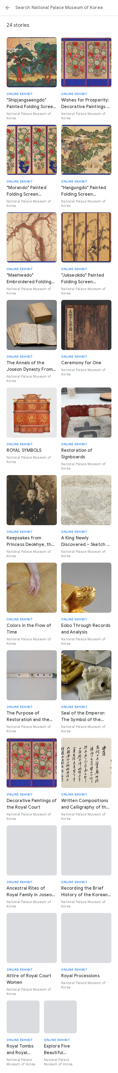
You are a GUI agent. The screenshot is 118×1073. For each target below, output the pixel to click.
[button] (7, 7)
